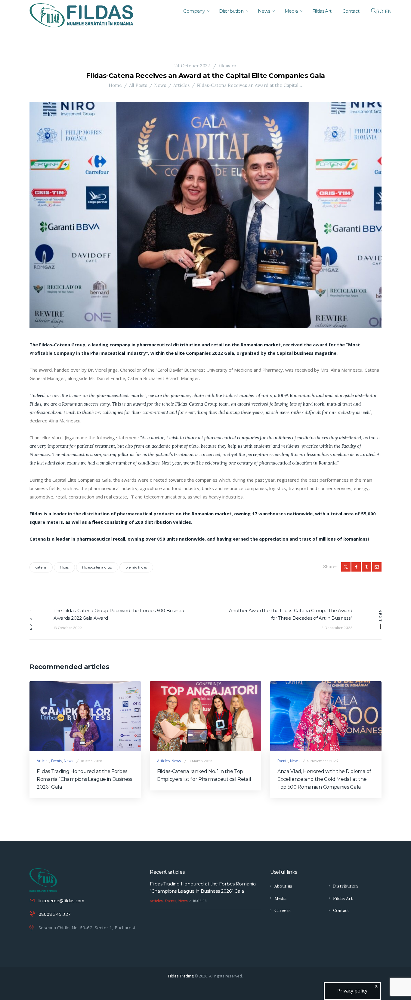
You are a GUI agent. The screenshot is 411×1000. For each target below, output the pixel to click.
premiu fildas (136, 567)
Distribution (345, 886)
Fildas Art (343, 898)
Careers (282, 910)
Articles (181, 85)
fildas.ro (227, 66)
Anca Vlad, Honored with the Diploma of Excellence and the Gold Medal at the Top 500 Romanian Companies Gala (324, 779)
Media (280, 898)
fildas (64, 567)
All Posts (138, 85)
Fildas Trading (180, 976)
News (160, 85)
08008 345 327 (55, 914)
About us (283, 886)
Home (115, 85)
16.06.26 (200, 900)
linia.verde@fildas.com (61, 900)
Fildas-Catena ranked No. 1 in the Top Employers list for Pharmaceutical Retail (204, 775)
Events (56, 760)
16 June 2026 (91, 761)
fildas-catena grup (97, 567)
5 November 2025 (322, 761)
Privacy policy (352, 990)
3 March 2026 (200, 761)
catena (41, 567)
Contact (341, 910)
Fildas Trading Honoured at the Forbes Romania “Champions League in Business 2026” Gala (84, 779)
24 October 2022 (192, 66)
